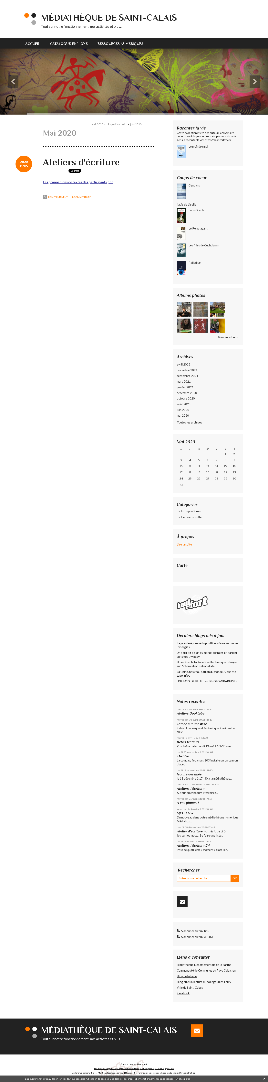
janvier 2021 (185, 387)
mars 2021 (184, 381)
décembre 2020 (187, 393)
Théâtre (183, 756)
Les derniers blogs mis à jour (107, 1068)
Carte (182, 565)
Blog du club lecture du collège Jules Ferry (204, 982)
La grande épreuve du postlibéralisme (201, 643)
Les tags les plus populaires (161, 1068)
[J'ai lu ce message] (264, 1078)
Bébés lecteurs (188, 742)
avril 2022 (183, 364)
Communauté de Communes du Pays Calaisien (206, 970)
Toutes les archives (189, 422)
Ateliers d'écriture (81, 162)
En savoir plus (183, 1078)
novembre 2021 (187, 370)
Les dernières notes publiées (134, 1068)
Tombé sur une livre (192, 724)
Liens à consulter (192, 517)
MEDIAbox (185, 813)
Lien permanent (58, 197)
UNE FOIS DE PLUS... (190, 681)
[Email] (182, 901)
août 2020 (184, 404)
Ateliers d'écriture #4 (193, 846)
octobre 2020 (186, 398)
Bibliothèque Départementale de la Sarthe (204, 964)
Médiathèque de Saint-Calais (109, 18)
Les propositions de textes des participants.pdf (78, 182)
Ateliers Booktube (190, 713)
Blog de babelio (187, 976)
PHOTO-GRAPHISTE (223, 681)
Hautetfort (142, 1064)
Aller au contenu (13, 3)
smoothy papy (190, 656)
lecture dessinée (189, 774)
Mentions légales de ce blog (110, 1073)
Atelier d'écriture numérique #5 (201, 831)
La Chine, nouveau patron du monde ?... (201, 671)
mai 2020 (183, 415)
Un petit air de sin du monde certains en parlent (207, 652)
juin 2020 (135, 124)
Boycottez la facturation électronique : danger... (208, 662)
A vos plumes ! (188, 803)
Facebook (183, 993)
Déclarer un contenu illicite (84, 1073)
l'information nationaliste (198, 666)
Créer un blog (127, 1064)
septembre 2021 (187, 376)
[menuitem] (35, 43)
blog (193, 1073)
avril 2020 (97, 124)
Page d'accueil (116, 124)
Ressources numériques (120, 44)
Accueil (32, 44)
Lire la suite (184, 544)
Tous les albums (228, 337)
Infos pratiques (191, 511)
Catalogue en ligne (69, 44)
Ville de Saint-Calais (190, 987)
